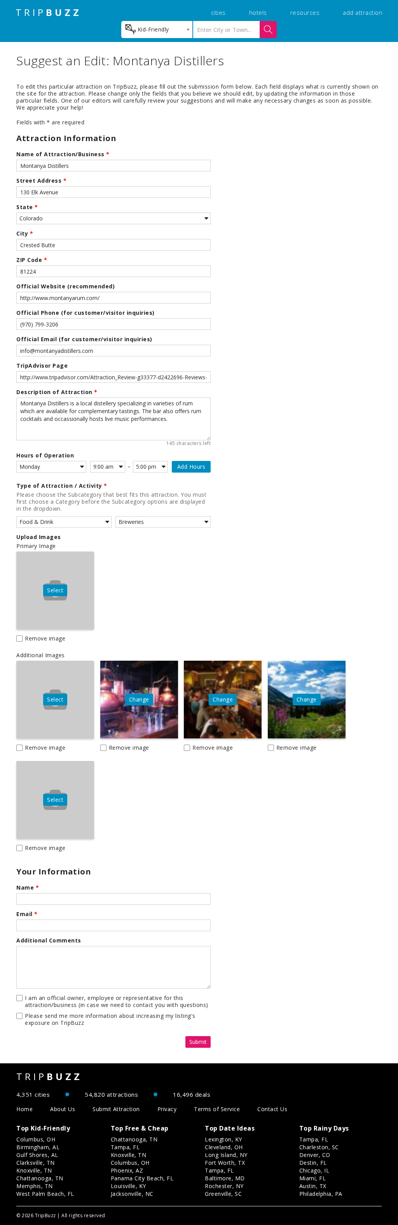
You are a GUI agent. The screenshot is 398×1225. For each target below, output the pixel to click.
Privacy (167, 1109)
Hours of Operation (45, 455)
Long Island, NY (226, 1155)
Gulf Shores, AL (37, 1155)
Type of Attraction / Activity (61, 485)
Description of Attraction (57, 392)
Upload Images (38, 537)
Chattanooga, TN (39, 1178)
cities (218, 12)
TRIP (49, 12)
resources (305, 12)
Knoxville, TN (34, 1170)
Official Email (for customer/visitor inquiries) (84, 339)
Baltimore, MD (225, 1178)
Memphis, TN (34, 1186)
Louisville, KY (128, 1186)
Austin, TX (312, 1186)
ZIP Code (31, 260)
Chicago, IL (314, 1170)
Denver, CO (314, 1155)
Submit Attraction (116, 1109)
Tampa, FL (125, 1147)
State (27, 207)
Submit (198, 1041)
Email (27, 914)
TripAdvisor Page (42, 365)
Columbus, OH (35, 1139)
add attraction (362, 12)
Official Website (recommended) (65, 286)
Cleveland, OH (224, 1147)
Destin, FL (313, 1162)
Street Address (41, 180)
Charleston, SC (319, 1147)
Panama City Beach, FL (142, 1178)
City (24, 233)
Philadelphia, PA (320, 1193)
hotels (258, 12)
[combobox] (156, 29)
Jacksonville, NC (132, 1193)
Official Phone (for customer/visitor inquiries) (85, 312)
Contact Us (272, 1109)
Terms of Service (217, 1109)
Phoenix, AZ (127, 1170)
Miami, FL (312, 1178)
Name (27, 887)
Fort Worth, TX (225, 1162)
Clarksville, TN (35, 1162)
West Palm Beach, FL (45, 1193)
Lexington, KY (223, 1139)
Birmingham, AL (37, 1147)
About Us (62, 1109)
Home (24, 1109)
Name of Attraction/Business (63, 154)
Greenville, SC (223, 1193)
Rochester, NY (224, 1186)
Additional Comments (48, 940)
